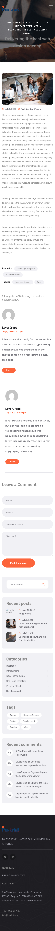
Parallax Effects (13, 274)
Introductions (12, 671)
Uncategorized (13, 691)
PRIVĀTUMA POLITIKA (13, 875)
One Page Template (26, 268)
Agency (13, 715)
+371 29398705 (11, 910)
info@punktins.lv (10, 915)
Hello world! (25, 613)
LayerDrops (9, 327)
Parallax (13, 727)
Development (29, 721)
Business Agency (22, 282)
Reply (8, 370)
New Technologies (15, 676)
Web (39, 282)
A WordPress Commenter (28, 751)
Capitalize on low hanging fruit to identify (32, 639)
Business (11, 665)
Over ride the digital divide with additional (33, 625)
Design (13, 721)
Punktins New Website (31, 109)
